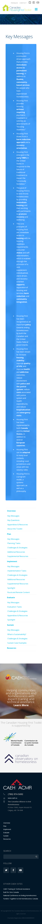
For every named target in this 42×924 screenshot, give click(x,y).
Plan (9, 534)
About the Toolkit (14, 529)
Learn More (21, 705)
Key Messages (13, 516)
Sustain (10, 625)
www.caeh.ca (12, 798)
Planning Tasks (13, 543)
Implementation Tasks (16, 571)
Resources (11, 648)
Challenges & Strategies (17, 547)
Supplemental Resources (17, 556)
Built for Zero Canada (11, 892)
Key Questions (13, 520)
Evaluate (11, 597)
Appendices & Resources (17, 524)
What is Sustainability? (16, 634)
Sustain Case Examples (17, 643)
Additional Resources (16, 552)
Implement (12, 561)
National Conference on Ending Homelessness (20, 895)
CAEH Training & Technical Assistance (16, 889)
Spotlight (11, 588)
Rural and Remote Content (18, 592)
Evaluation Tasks (14, 607)
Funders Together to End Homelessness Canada (20, 899)
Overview (11, 511)
